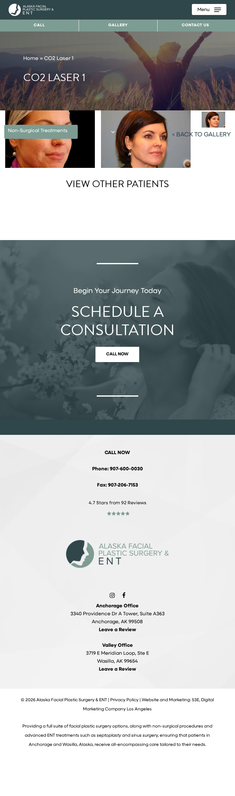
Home (31, 58)
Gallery (118, 25)
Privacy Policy (124, 700)
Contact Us (195, 25)
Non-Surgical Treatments (37, 130)
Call (39, 25)
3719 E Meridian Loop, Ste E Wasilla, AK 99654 (117, 653)
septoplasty (109, 735)
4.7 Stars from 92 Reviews (117, 503)
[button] (209, 10)
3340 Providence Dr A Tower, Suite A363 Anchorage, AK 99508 (117, 614)
